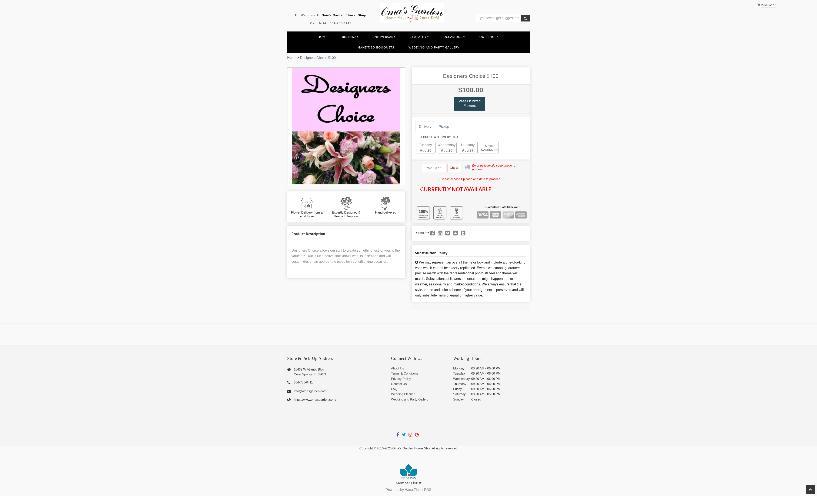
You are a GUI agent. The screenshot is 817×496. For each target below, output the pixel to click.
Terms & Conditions (404, 373)
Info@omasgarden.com (310, 391)
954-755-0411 (340, 23)
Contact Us (399, 384)
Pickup (444, 126)
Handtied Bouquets (376, 47)
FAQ (394, 389)
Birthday (350, 37)
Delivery (425, 126)
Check (454, 167)
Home (323, 37)
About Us (397, 368)
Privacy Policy (401, 379)
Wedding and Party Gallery (433, 47)
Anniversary (384, 37)
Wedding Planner (403, 394)
